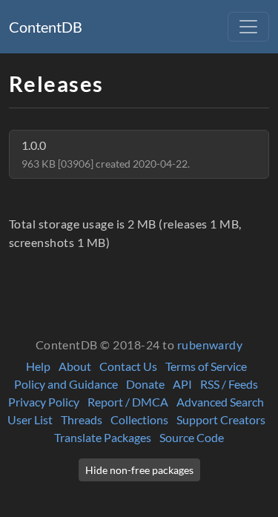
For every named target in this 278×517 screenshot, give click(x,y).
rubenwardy (210, 344)
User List (30, 419)
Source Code (191, 437)
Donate (145, 384)
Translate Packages (102, 437)
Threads (81, 419)
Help (38, 366)
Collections (139, 419)
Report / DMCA (127, 402)
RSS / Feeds (229, 384)
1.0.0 (105, 154)
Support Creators (220, 419)
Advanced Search (220, 402)
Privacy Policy (43, 402)
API (182, 384)
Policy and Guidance (66, 384)
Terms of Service (206, 366)
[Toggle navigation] (248, 27)
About (75, 366)
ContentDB (45, 27)
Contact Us (128, 366)
